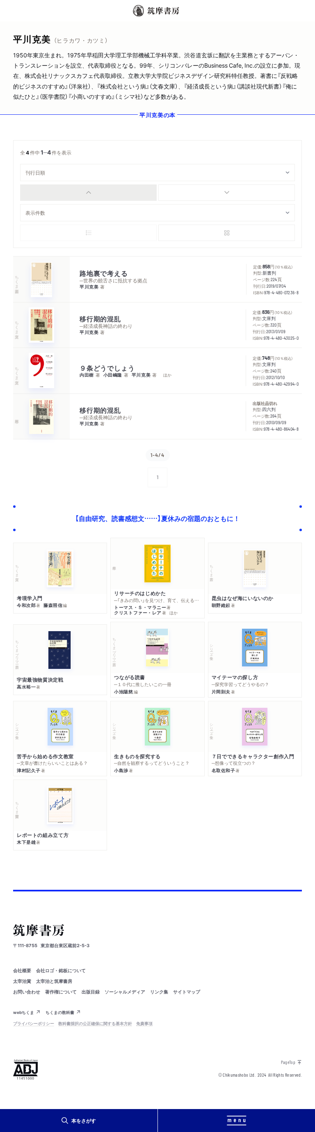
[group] (157, 192)
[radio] (88, 192)
